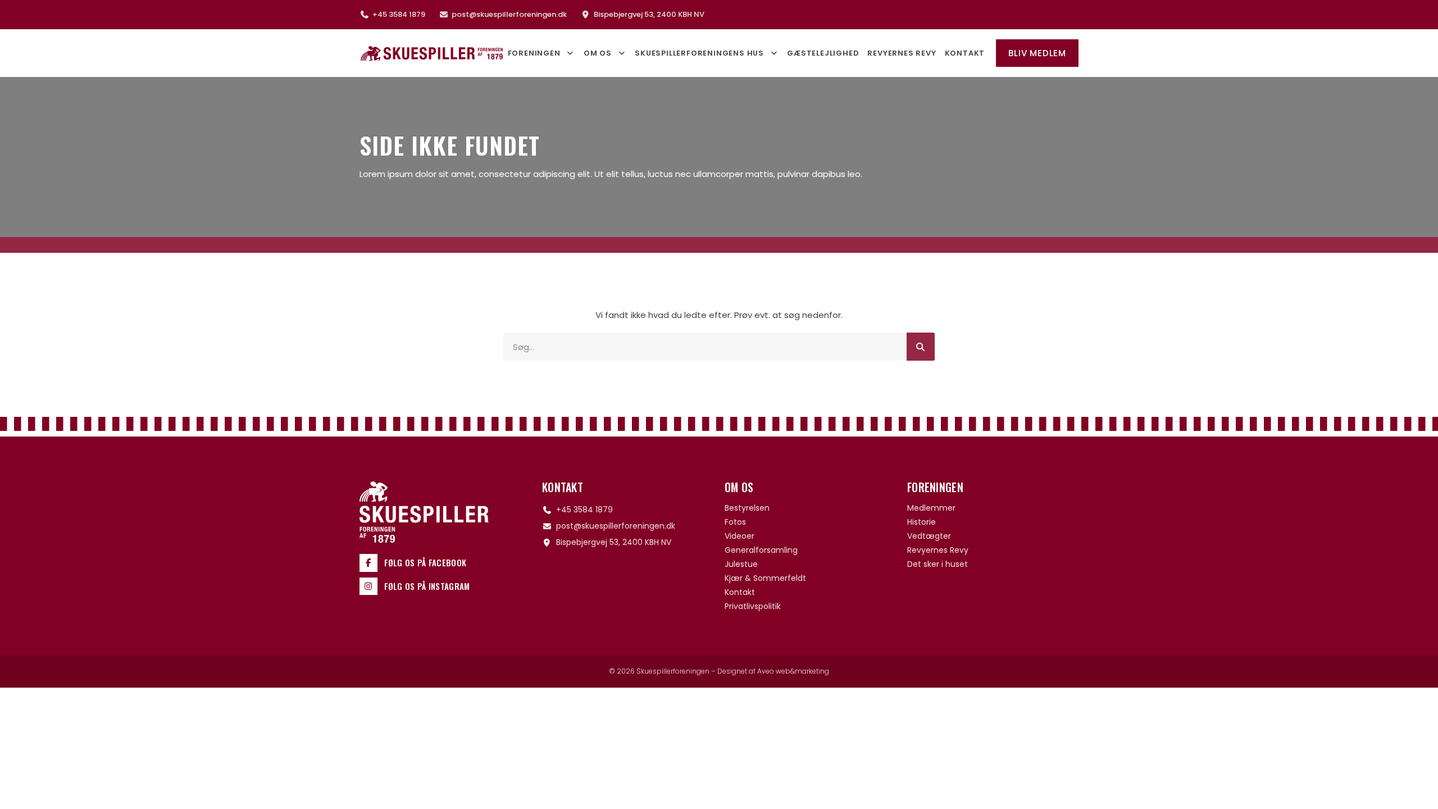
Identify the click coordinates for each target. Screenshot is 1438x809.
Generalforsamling (761, 550)
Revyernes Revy (901, 53)
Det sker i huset (937, 564)
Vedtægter (929, 536)
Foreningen (534, 53)
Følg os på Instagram (427, 586)
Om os (598, 53)
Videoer (739, 536)
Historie (921, 522)
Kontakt (965, 53)
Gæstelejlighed (823, 53)
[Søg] (921, 347)
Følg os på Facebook (425, 562)
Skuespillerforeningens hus (699, 53)
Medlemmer (931, 508)
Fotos (735, 522)
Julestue (741, 564)
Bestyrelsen (747, 508)
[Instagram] (368, 587)
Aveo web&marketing (793, 671)
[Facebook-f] (368, 563)
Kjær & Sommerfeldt (765, 578)
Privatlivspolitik (753, 606)
